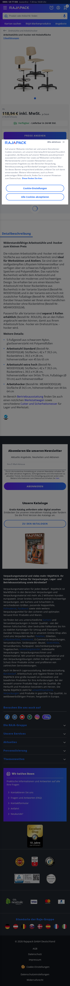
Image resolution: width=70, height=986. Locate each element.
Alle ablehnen (54, 142)
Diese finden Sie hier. (32, 178)
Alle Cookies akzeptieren (35, 196)
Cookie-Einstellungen (35, 188)
